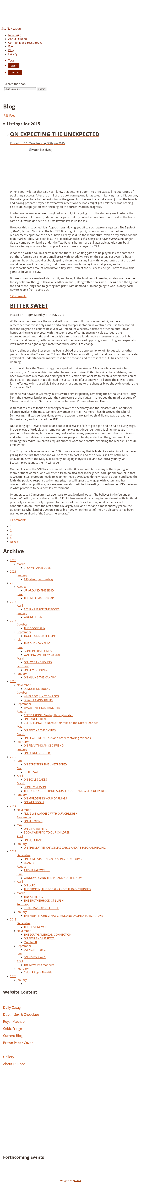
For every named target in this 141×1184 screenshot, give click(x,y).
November (24, 685)
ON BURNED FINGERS (37, 753)
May (19, 726)
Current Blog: (13, 1035)
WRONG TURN (33, 617)
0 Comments (18, 520)
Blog (11, 50)
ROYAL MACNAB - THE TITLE (41, 908)
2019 (13, 583)
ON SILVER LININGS (36, 670)
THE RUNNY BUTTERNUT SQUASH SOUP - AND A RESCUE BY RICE (65, 791)
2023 (13, 560)
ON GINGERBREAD (35, 829)
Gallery (12, 54)
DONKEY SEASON (35, 787)
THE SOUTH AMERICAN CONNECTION (47, 934)
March (21, 564)
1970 (13, 976)
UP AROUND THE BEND (39, 590)
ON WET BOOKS (34, 802)
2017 (13, 621)
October (22, 624)
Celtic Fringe (12, 1028)
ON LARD (29, 885)
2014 (13, 806)
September (24, 632)
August (21, 587)
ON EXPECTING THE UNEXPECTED (45, 764)
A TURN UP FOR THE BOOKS (41, 609)
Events (12, 46)
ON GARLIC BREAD (35, 719)
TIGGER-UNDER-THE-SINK (40, 636)
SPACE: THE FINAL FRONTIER (42, 708)
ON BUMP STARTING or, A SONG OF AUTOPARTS (54, 859)
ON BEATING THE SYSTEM (40, 730)
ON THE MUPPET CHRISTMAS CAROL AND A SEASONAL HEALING (65, 847)
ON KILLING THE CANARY (40, 677)
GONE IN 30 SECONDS (38, 651)
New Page (14, 35)
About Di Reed (17, 39)
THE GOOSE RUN (34, 628)
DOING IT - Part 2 (35, 950)
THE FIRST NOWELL (36, 927)
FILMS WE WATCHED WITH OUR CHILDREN (51, 813)
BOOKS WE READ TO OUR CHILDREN (47, 832)
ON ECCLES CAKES (35, 779)
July (19, 640)
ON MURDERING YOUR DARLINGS (45, 798)
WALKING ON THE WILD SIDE (42, 655)
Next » (14, 542)
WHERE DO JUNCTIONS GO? (41, 696)
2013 (13, 851)
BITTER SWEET (33, 772)
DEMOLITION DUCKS (37, 689)
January (22, 575)
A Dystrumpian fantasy (38, 579)
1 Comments (18, 296)
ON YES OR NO (33, 821)
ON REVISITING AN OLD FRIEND (44, 745)
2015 (13, 757)
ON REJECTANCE (34, 840)
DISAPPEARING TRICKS (38, 700)
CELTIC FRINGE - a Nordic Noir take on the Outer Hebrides (61, 723)
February (23, 666)
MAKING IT (30, 942)
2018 (13, 602)
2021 (13, 571)
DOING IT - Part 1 (35, 957)
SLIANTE (29, 863)
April (20, 605)
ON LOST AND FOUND (38, 662)
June (20, 594)
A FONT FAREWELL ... (37, 870)
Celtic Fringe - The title (38, 972)
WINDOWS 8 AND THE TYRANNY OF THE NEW (53, 878)
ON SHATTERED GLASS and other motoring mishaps (57, 738)
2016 (13, 681)
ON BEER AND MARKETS (39, 938)
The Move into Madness (39, 965)
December (23, 855)
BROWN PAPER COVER (38, 568)
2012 (13, 919)
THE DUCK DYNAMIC (37, 643)
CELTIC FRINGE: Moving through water (48, 715)
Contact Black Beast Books (25, 43)
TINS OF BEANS (33, 897)
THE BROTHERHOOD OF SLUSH (44, 900)
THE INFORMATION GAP (39, 598)
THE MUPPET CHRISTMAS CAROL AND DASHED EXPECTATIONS (63, 916)
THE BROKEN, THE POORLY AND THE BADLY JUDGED (57, 889)
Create (77, 1180)
